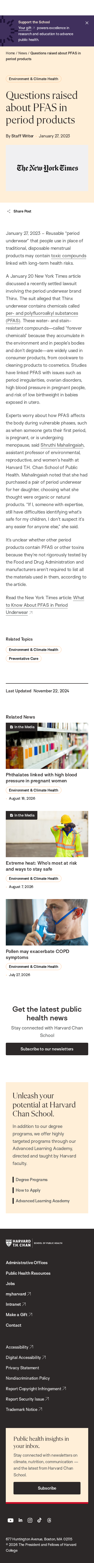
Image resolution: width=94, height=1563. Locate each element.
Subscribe (47, 1488)
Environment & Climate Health (33, 79)
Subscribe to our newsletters (47, 1048)
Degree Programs (32, 1179)
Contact (13, 1325)
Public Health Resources (28, 1273)
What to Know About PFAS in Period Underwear (45, 605)
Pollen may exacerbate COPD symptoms (37, 954)
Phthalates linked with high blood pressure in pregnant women (41, 778)
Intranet (13, 1304)
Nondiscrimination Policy (28, 1378)
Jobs (10, 1283)
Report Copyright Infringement (33, 1388)
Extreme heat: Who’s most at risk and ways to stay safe (41, 866)
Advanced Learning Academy (42, 1200)
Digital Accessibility (23, 1357)
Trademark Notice (21, 1409)
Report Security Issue (25, 1399)
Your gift (24, 28)
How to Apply (28, 1190)
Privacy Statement (22, 1367)
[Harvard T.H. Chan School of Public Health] (34, 1243)
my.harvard (16, 1293)
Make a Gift (16, 1314)
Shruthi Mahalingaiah (61, 445)
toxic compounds (68, 255)
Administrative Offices (27, 1262)
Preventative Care (23, 658)
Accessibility (17, 1347)
